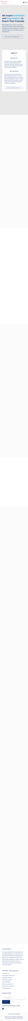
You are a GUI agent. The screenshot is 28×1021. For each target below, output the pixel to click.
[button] (23, 2)
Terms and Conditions (17, 1016)
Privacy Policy (8, 1016)
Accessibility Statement (10, 1018)
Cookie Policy (20, 1018)
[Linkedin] (3, 1009)
